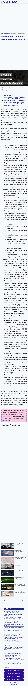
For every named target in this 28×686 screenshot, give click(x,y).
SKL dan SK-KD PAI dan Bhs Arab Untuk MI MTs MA (19, 585)
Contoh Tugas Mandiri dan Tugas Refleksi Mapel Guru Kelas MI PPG (12, 662)
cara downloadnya (6, 420)
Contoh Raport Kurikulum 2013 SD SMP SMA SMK (20, 551)
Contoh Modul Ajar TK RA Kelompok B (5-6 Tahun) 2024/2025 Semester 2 (13, 652)
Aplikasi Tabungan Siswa (14, 670)
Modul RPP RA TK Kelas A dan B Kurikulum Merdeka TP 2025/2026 (12, 641)
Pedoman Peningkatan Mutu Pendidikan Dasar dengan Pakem (19, 572)
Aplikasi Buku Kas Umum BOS (14, 676)
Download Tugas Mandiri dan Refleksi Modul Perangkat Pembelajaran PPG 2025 (13, 648)
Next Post (6, 600)
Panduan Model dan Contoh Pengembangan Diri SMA (19, 544)
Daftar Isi (16, 682)
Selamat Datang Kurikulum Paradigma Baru (19, 592)
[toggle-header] (25, 1)
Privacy (11, 682)
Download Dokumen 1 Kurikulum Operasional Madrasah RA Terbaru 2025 (14, 659)
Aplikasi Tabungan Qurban (14, 673)
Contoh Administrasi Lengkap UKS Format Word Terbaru (12, 656)
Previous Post (20, 600)
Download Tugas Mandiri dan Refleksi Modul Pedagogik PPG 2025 (13, 638)
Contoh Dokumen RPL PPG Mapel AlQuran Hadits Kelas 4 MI (12, 635)
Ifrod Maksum (12, 88)
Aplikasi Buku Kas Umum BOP (14, 679)
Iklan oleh (8, 667)
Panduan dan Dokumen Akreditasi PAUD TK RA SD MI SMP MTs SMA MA (13, 618)
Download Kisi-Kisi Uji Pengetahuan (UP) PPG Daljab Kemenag (13, 621)
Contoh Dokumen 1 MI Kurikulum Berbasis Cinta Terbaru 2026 (12, 612)
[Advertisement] (14, 17)
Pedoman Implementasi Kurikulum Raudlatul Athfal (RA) (19, 578)
